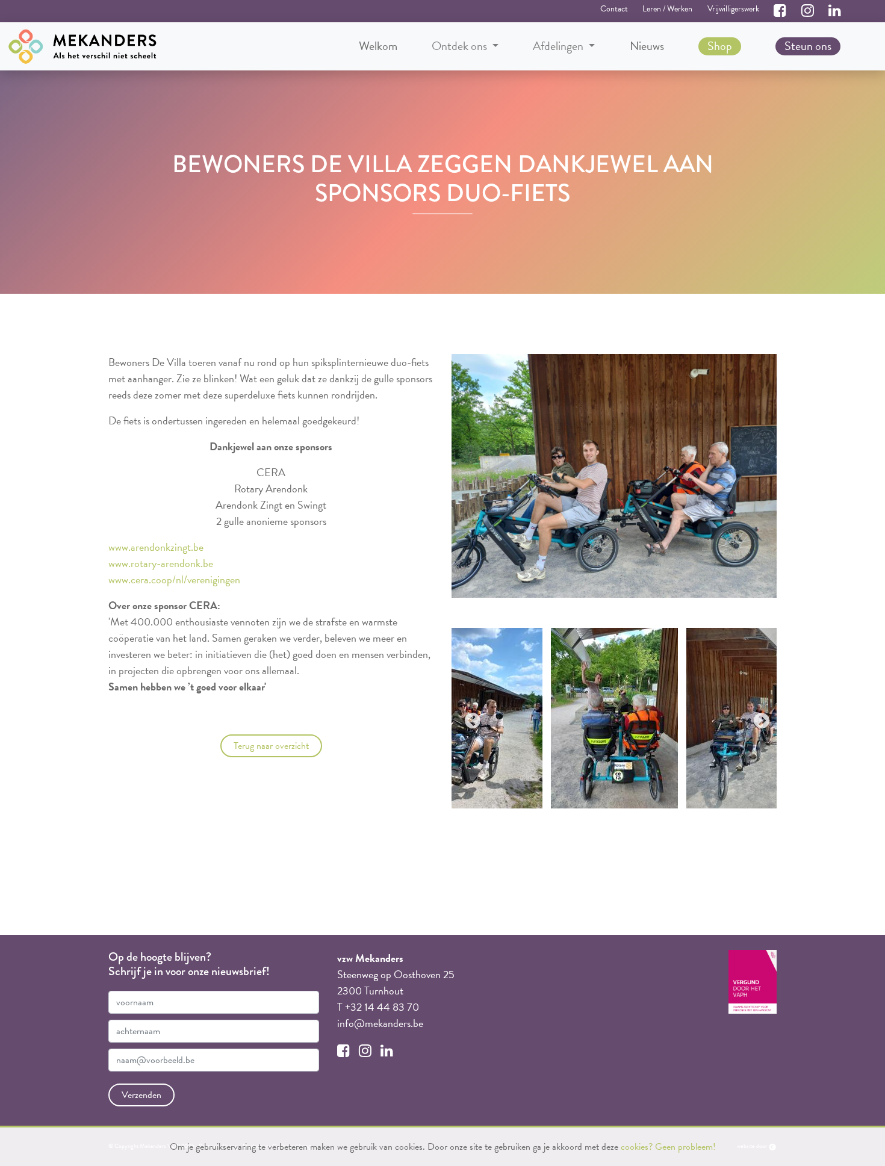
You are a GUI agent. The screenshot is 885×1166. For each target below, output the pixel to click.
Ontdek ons (460, 46)
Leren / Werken (667, 8)
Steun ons (807, 46)
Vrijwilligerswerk (733, 8)
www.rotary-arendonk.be (160, 563)
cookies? (637, 1147)
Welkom (378, 46)
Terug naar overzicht (271, 746)
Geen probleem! (685, 1147)
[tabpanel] (614, 718)
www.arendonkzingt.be (155, 547)
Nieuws (647, 46)
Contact (614, 8)
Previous (470, 718)
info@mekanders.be (380, 1023)
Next (759, 718)
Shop (719, 46)
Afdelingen (559, 46)
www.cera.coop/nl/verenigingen (174, 579)
